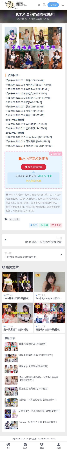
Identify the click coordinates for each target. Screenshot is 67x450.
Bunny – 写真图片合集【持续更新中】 (38, 422)
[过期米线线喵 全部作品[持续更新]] (11, 358)
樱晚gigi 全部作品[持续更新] (33, 366)
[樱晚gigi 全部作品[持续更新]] (11, 369)
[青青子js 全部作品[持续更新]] (49, 313)
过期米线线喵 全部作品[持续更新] (36, 354)
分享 (35, 225)
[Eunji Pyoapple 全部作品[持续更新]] (49, 282)
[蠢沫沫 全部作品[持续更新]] (11, 346)
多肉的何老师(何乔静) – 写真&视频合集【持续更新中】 (38, 378)
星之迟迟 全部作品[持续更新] (33, 388)
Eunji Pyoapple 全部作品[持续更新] (49, 300)
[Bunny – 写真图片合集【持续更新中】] (11, 425)
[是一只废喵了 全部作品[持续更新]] (17, 313)
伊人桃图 (33, 438)
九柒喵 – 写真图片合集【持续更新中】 (38, 399)
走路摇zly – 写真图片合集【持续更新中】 (40, 410)
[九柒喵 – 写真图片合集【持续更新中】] (11, 402)
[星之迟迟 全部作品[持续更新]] (11, 391)
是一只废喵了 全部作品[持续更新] (17, 331)
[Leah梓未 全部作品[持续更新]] (17, 282)
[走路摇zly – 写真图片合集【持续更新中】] (11, 414)
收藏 (46, 225)
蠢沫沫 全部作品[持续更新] (32, 343)
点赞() (57, 225)
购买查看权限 (35, 167)
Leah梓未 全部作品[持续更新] (17, 300)
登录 (54, 5)
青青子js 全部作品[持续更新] (49, 331)
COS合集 (38, 18)
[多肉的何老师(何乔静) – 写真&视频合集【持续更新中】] (11, 380)
